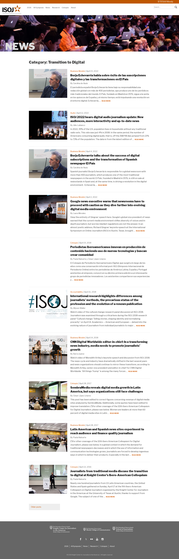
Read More (106, 101)
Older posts (36, 507)
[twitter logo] (86, 541)
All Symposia (38, 8)
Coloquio (65, 8)
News (48, 8)
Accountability (76, 292)
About (73, 8)
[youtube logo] (97, 541)
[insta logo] (102, 541)
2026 (29, 8)
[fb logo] (81, 541)
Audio (72, 113)
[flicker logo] (92, 541)
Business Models (77, 71)
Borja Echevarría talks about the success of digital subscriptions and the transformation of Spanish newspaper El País (105, 159)
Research (56, 8)
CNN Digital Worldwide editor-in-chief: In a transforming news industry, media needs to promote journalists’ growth (109, 345)
